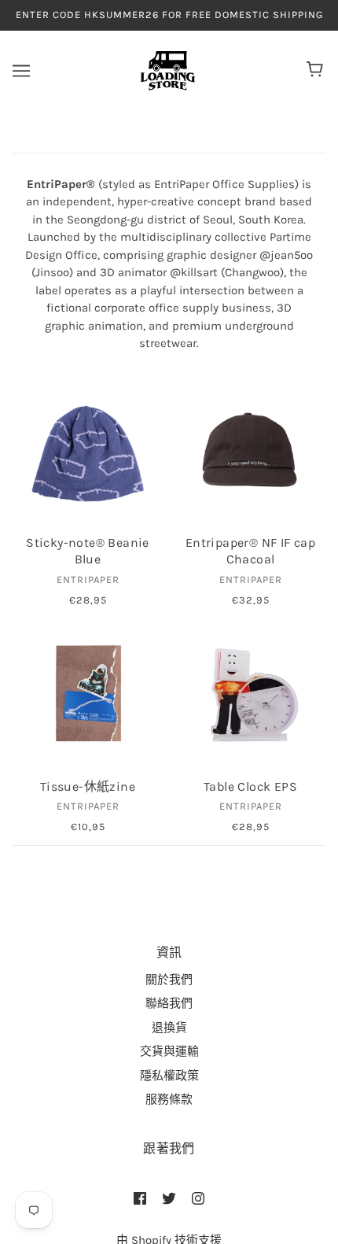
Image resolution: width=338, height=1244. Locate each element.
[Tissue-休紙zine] (88, 693)
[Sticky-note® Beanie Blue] (88, 450)
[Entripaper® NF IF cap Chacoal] (250, 450)
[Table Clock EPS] (250, 693)
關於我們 (169, 980)
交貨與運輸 (169, 1051)
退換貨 (169, 1028)
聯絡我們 (169, 1003)
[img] (140, 1198)
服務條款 (169, 1099)
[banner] (168, 69)
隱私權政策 (169, 1076)
